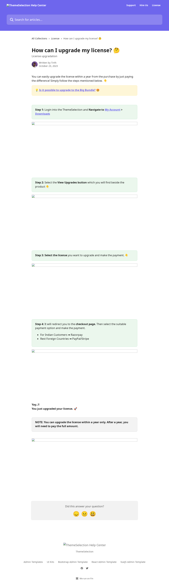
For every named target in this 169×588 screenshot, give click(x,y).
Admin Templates (33, 561)
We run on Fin (86, 578)
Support (131, 5)
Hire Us (144, 5)
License (156, 5)
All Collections (39, 38)
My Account (112, 109)
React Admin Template (104, 561)
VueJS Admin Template (132, 561)
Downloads (42, 114)
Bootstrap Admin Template (73, 561)
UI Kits (50, 561)
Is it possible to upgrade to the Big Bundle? (67, 90)
